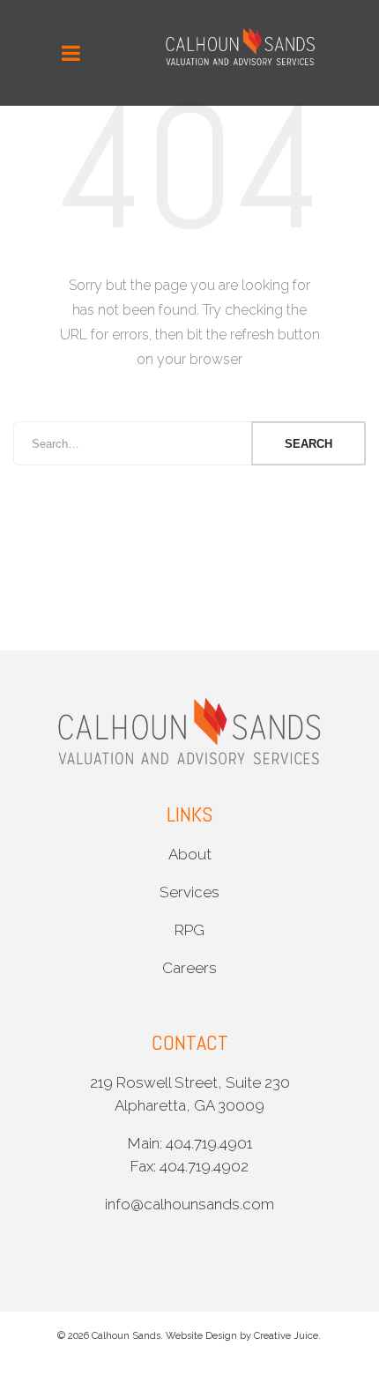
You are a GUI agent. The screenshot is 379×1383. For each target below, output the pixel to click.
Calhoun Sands (126, 1336)
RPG (189, 930)
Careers (189, 968)
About (190, 854)
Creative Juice (286, 1336)
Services (189, 892)
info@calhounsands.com (189, 1204)
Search (308, 443)
